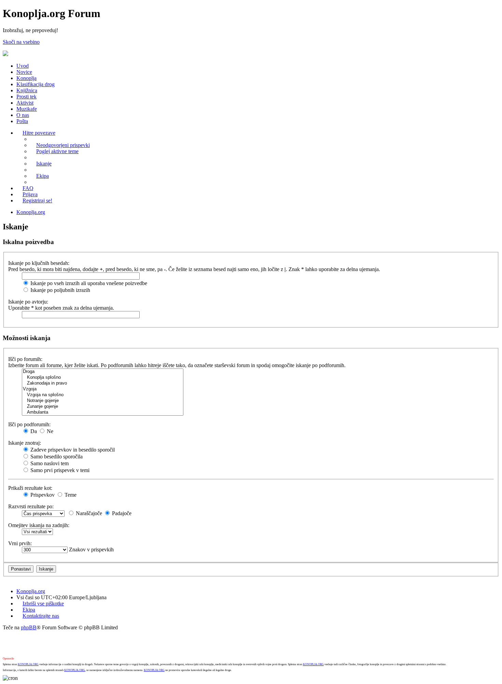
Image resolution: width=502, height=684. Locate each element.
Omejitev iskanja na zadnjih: (38, 525)
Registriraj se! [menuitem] (37, 200)
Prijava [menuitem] (30, 194)
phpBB (29, 627)
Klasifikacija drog (35, 84)
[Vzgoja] (102, 389)
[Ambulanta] (102, 412)
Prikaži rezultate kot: (30, 488)
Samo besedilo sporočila (56, 456)
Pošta (22, 121)
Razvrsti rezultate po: (31, 506)
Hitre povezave (39, 133)
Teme (69, 495)
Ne (49, 431)
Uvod (22, 66)
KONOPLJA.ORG (28, 664)
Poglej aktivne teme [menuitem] (57, 151)
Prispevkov (42, 495)
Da (33, 431)
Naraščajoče (88, 513)
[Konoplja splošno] (102, 377)
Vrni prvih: (20, 543)
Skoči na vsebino (21, 42)
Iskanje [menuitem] (44, 163)
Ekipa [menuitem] (42, 176)
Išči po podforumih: (29, 424)
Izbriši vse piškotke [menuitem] (43, 603)
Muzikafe (26, 109)
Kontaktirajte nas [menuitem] (41, 616)
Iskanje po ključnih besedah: (38, 263)
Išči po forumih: (25, 359)
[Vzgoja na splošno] (102, 395)
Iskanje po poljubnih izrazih (59, 290)
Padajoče (121, 513)
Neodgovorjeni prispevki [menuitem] (63, 145)
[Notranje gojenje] (102, 401)
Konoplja (26, 78)
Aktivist (24, 103)
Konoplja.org (30, 212)
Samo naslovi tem (49, 463)
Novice (24, 72)
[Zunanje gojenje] (102, 407)
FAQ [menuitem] (28, 188)
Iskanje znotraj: (24, 443)
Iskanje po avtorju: (28, 302)
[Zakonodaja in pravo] (102, 383)
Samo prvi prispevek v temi (59, 470)
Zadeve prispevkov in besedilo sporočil (72, 450)
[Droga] (102, 372)
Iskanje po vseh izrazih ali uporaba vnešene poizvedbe (88, 283)
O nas (22, 115)
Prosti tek (26, 96)
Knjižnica (26, 90)
